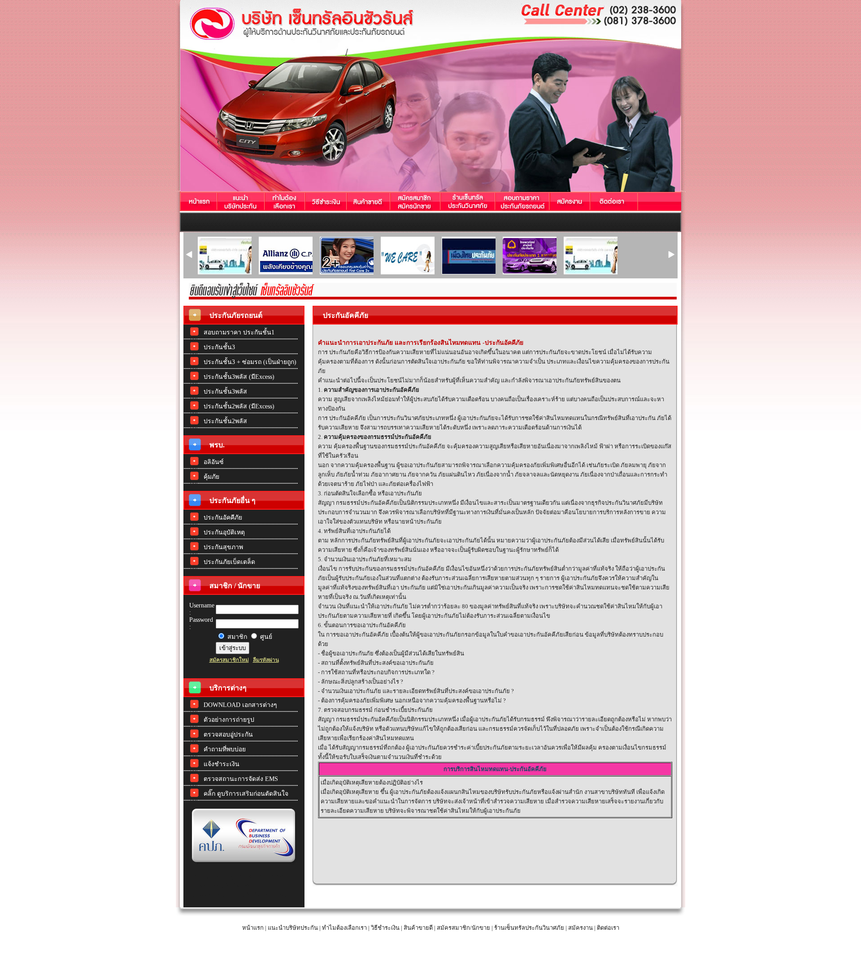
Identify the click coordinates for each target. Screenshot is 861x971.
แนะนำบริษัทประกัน (293, 927)
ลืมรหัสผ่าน (266, 660)
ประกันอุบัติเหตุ (224, 532)
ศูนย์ (265, 636)
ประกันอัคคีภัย (223, 517)
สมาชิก (236, 636)
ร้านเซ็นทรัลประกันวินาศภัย (529, 927)
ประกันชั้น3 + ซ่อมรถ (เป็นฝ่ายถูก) (250, 362)
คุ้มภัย (211, 476)
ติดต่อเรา (608, 927)
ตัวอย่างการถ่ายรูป (229, 719)
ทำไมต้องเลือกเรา (344, 927)
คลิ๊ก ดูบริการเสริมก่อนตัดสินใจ (246, 793)
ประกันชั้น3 (219, 347)
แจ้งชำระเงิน (221, 764)
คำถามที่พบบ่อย (225, 749)
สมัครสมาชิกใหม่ (229, 660)
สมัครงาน (580, 927)
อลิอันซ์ (214, 462)
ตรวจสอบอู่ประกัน (228, 734)
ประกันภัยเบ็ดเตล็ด (229, 562)
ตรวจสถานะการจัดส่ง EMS (241, 779)
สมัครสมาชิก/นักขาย (462, 927)
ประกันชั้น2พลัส (225, 421)
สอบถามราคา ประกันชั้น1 (239, 332)
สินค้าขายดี (418, 927)
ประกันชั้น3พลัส (225, 391)
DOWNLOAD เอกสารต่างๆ (240, 705)
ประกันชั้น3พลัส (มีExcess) (239, 376)
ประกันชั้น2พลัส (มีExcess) (239, 406)
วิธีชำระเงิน (385, 927)
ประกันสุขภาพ (223, 547)
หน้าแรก (253, 927)
